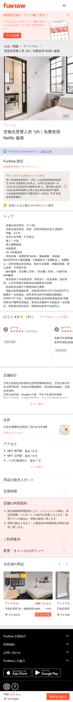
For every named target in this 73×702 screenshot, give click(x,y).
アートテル (30, 46)
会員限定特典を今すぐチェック (20, 166)
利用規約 (9, 644)
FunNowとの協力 (14, 660)
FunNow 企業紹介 (14, 636)
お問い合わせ (12, 652)
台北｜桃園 (11, 46)
